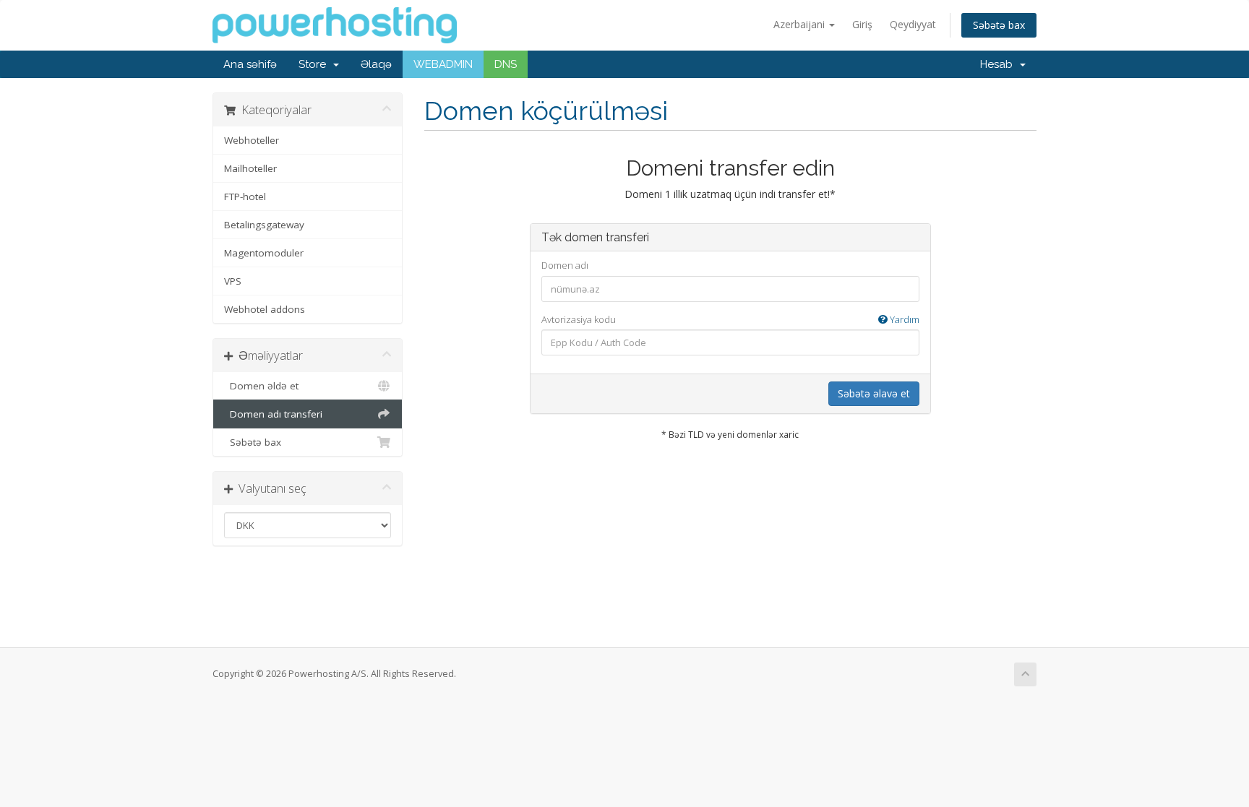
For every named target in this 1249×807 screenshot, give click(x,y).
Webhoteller (251, 140)
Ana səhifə (250, 64)
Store (315, 64)
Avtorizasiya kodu (730, 319)
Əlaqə (376, 64)
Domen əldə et (261, 385)
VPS (232, 281)
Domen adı (564, 265)
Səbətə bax (999, 25)
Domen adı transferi (273, 413)
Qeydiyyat (913, 24)
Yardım (903, 319)
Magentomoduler (264, 252)
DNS (505, 64)
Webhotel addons (264, 309)
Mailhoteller (250, 168)
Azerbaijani (800, 24)
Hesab (999, 64)
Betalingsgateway (264, 224)
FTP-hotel (245, 196)
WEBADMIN (443, 64)
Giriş (862, 24)
